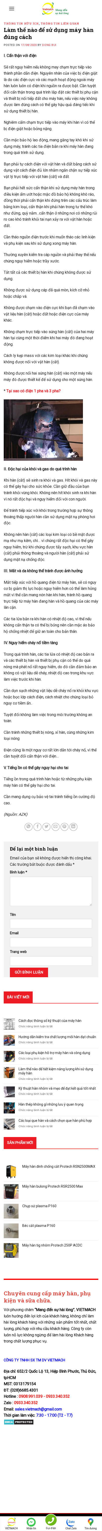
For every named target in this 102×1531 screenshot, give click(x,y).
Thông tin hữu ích (21, 23)
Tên (13, 915)
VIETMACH (11, 1528)
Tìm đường (91, 1528)
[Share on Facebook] (37, 827)
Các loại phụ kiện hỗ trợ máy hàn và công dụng (54, 1053)
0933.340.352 (26, 1402)
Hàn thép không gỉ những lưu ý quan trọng (51, 1104)
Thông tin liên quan (60, 23)
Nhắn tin (31, 1528)
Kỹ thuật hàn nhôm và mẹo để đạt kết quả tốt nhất (57, 1088)
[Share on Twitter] (46, 827)
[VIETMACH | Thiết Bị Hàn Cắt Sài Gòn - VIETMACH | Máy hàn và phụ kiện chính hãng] (55, 8)
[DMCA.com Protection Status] (19, 1422)
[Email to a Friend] (55, 827)
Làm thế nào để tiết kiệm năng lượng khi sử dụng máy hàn (56, 1071)
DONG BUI (49, 45)
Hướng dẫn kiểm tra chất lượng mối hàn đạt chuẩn (57, 1037)
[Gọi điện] (51, 1521)
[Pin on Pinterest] (64, 827)
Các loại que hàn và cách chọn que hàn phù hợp (55, 1121)
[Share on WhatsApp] (29, 827)
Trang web (18, 952)
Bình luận (18, 872)
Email (14, 933)
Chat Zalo (70, 1528)
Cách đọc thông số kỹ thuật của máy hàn (50, 1021)
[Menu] (12, 8)
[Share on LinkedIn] (73, 827)
